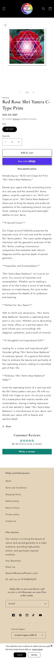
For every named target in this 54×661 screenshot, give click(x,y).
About (8, 480)
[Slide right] (33, 92)
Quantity (6, 136)
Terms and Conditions (16, 487)
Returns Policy (12, 507)
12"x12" (10, 129)
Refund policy (12, 501)
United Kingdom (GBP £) (26, 635)
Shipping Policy (13, 494)
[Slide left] (21, 92)
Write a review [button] (27, 451)
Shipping (16, 119)
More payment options (27, 168)
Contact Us (11, 521)
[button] (3, 8)
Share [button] (8, 426)
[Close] (51, 645)
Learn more (37, 649)
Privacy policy (12, 514)
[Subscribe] (45, 603)
